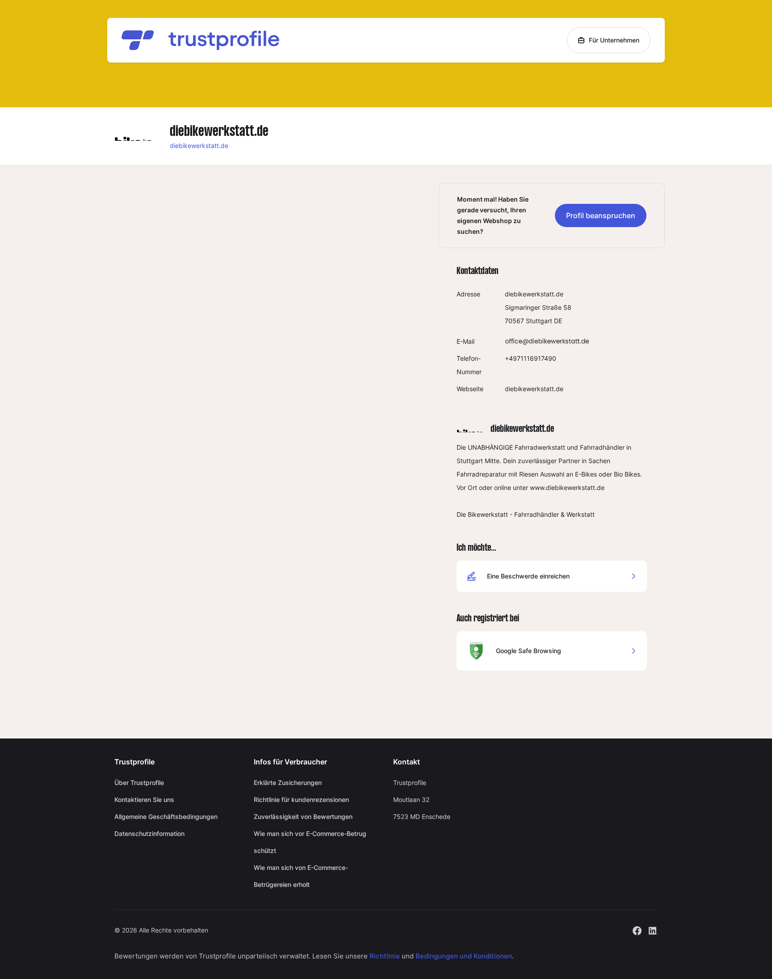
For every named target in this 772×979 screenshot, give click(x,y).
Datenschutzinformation (149, 833)
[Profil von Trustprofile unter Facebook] (637, 930)
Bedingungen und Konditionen (463, 956)
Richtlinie (384, 956)
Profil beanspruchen (600, 215)
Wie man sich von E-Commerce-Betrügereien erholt (301, 876)
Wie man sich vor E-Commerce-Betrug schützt (310, 842)
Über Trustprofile (139, 782)
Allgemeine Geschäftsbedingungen (166, 816)
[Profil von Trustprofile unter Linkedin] (653, 930)
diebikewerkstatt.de (199, 145)
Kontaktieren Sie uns (144, 799)
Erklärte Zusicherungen (288, 782)
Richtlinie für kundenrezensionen (301, 799)
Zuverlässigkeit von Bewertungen (303, 816)
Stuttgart (539, 321)
